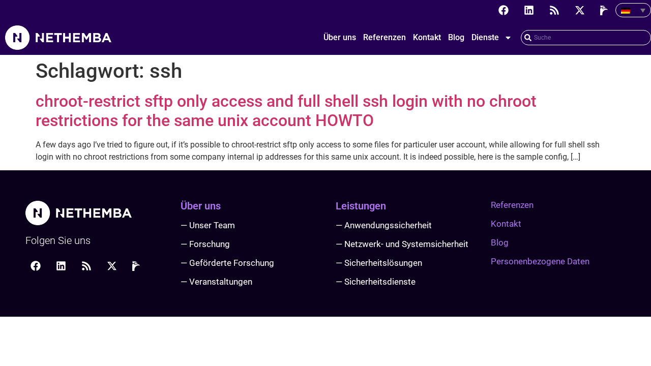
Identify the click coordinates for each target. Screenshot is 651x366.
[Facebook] (503, 10)
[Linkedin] (529, 10)
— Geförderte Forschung (227, 263)
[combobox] (586, 37)
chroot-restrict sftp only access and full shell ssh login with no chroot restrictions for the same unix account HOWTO (286, 111)
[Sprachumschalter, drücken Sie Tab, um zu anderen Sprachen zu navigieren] (633, 10)
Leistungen (361, 206)
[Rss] (554, 10)
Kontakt (427, 37)
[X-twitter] (580, 10)
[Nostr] (605, 10)
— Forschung (205, 244)
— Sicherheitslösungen (379, 263)
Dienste (485, 37)
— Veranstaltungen (216, 282)
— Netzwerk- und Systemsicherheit (402, 244)
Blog (456, 37)
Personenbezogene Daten (540, 261)
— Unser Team (208, 225)
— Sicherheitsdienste (376, 282)
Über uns (339, 37)
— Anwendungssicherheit (384, 225)
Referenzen (384, 37)
